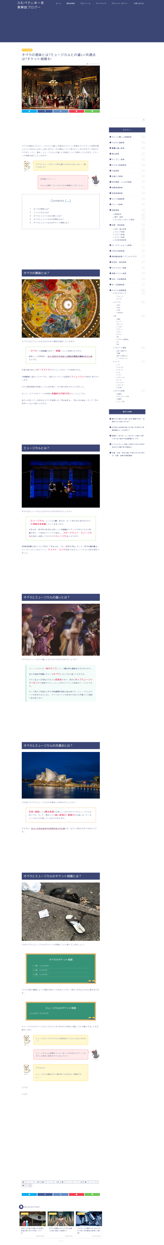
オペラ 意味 (27, 1185)
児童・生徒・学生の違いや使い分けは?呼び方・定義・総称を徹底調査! (128, 454)
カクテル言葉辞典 (128, 290)
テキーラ (120, 370)
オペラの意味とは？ (42, 209)
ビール (119, 380)
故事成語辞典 (128, 187)
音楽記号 (129, 214)
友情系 (119, 399)
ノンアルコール (122, 358)
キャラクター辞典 (128, 268)
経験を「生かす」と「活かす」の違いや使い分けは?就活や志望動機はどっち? (128, 437)
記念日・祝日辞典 (128, 262)
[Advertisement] (82, 26)
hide (67, 201)
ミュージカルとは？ (42, 212)
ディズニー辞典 (128, 159)
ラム (118, 372)
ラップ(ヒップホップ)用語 (129, 220)
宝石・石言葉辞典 (128, 279)
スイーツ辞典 (128, 204)
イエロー (120, 327)
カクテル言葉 (129, 391)
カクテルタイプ (129, 293)
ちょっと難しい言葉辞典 (128, 137)
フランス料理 (129, 234)
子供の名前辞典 (128, 251)
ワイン (119, 375)
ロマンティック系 (123, 396)
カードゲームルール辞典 (128, 245)
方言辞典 (128, 171)
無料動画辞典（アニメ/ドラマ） (128, 256)
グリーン (120, 329)
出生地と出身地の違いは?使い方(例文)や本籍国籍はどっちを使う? (128, 428)
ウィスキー (121, 382)
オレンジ (120, 324)
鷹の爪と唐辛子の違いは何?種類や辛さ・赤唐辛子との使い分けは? (128, 420)
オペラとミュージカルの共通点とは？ (49, 219)
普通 (118, 353)
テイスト (129, 302)
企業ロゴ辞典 (128, 176)
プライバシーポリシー (120, 3)
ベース (129, 362)
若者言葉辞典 (128, 193)
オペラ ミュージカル (92, 1182)
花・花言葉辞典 (128, 285)
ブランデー (121, 385)
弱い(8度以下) (122, 351)
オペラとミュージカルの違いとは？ (48, 216)
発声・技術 (129, 217)
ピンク (119, 334)
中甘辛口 (120, 313)
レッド (119, 322)
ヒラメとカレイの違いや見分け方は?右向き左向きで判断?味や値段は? (128, 445)
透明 (118, 319)
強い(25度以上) (122, 356)
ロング (119, 299)
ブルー (119, 332)
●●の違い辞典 (128, 148)
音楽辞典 (128, 210)
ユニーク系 (121, 402)
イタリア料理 (129, 232)
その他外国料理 (129, 240)
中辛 (118, 310)
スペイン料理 (129, 237)
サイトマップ (101, 3)
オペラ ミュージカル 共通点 (51, 1182)
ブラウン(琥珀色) (123, 339)
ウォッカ (120, 367)
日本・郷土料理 (129, 229)
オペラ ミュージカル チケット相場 (72, 1182)
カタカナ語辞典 (27, 50)
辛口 (118, 308)
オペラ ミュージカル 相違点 (32, 1182)
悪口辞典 (128, 154)
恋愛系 (119, 394)
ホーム (58, 3)
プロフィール (85, 3)
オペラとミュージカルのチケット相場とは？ (51, 223)
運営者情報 (70, 3)
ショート (120, 296)
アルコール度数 (129, 348)
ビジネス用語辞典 (128, 165)
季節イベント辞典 (128, 273)
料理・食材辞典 (128, 225)
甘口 (118, 305)
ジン (118, 365)
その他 (119, 387)
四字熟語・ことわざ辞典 (128, 182)
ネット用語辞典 (128, 199)
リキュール (121, 377)
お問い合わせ (139, 3)
